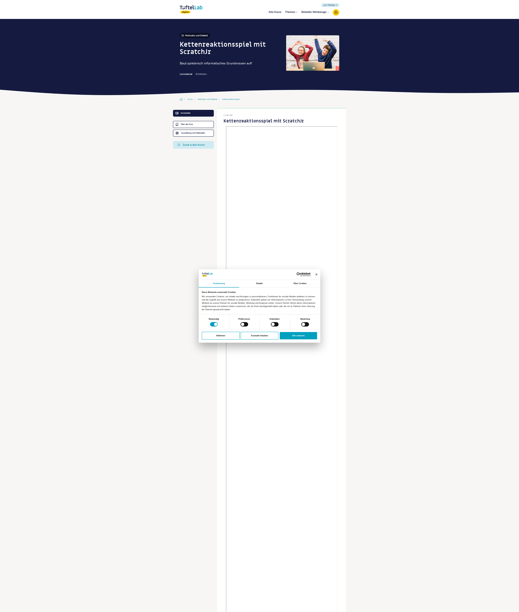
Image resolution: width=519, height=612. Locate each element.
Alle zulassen (298, 335)
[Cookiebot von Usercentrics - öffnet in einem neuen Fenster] (298, 274)
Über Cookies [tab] (300, 283)
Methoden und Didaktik (207, 99)
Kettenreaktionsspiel (230, 99)
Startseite (182, 99)
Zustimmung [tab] (219, 283)
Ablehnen (220, 335)
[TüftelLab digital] (191, 9)
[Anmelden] (336, 12)
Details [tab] (259, 283)
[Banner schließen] (316, 274)
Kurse (190, 99)
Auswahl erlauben (259, 335)
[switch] (244, 324)
